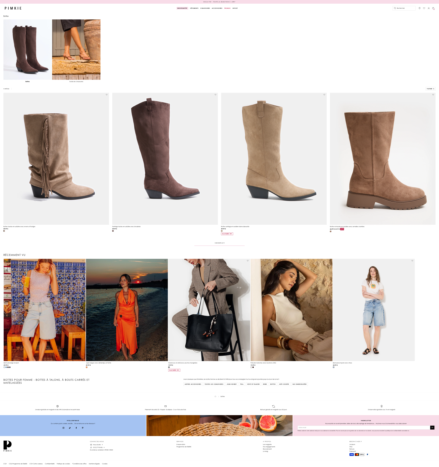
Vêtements (194, 8)
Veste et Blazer (253, 384)
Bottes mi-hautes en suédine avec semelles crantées (347, 226)
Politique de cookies (63, 464)
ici (408, 430)
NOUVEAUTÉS (182, 8)
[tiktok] (70, 428)
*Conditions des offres (79, 464)
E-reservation (181, 444)
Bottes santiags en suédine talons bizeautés (235, 226)
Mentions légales (94, 464)
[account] (428, 8)
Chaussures (205, 8)
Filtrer (429, 89)
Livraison (352, 444)
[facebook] (76, 428)
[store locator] (419, 8)
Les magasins (267, 444)
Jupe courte (284, 384)
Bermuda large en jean (11, 363)
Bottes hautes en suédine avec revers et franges (19, 226)
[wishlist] (424, 8)
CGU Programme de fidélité (18, 464)
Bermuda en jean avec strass (342, 363)
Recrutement (267, 449)
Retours (351, 449)
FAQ (350, 447)
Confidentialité (50, 464)
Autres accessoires (193, 384)
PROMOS (227, 8)
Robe (265, 384)
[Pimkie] (13, 8)
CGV (5, 464)
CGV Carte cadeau (36, 464)
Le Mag (265, 451)
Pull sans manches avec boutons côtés (263, 363)
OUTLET (235, 8)
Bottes (273, 384)
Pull (242, 384)
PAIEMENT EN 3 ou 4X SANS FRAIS (219, 2)
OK (432, 427)
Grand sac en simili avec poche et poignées (182, 363)
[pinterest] (83, 428)
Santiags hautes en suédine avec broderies (126, 226)
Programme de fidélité (184, 447)
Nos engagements (269, 447)
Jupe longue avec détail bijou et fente (98, 363)
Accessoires (217, 8)
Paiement (352, 451)
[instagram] (63, 428)
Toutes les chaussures (214, 384)
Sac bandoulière (300, 384)
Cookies (104, 464)
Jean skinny (232, 384)
